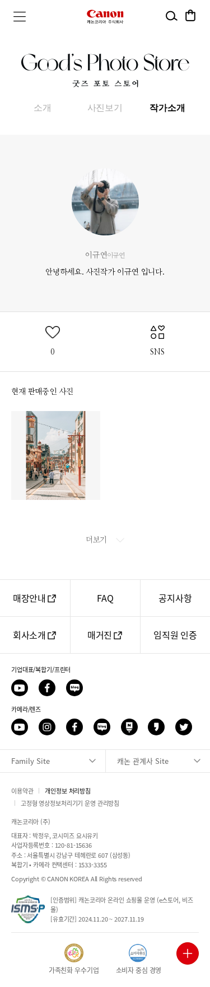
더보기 (97, 539)
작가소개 (167, 107)
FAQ (105, 598)
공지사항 (175, 598)
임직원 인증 (175, 634)
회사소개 (29, 634)
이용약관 (22, 790)
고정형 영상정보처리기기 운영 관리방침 (70, 803)
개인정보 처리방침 (68, 790)
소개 (43, 107)
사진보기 (105, 107)
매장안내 (29, 598)
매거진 (100, 634)
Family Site (30, 760)
